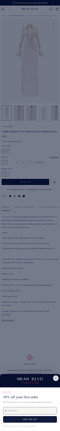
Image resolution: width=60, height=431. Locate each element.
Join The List (30, 419)
